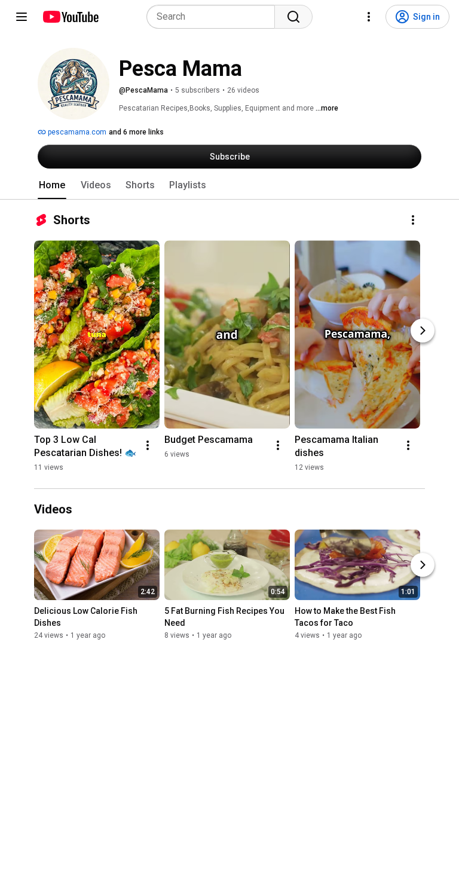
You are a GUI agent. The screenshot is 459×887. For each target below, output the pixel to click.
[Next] (422, 330)
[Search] (293, 17)
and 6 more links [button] (136, 132)
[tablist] (229, 185)
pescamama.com (76, 132)
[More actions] (413, 220)
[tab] (52, 185)
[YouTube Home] (70, 16)
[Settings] (369, 17)
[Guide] (21, 17)
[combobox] (214, 17)
